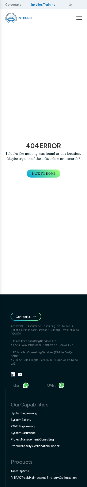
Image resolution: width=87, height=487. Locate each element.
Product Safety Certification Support (36, 446)
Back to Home (43, 173)
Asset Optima (20, 471)
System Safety (21, 419)
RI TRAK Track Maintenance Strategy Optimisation (44, 477)
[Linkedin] (13, 374)
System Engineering (24, 413)
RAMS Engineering (23, 426)
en (70, 4)
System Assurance (23, 433)
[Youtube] (20, 374)
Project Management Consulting (32, 439)
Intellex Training (43, 4)
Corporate (13, 4)
